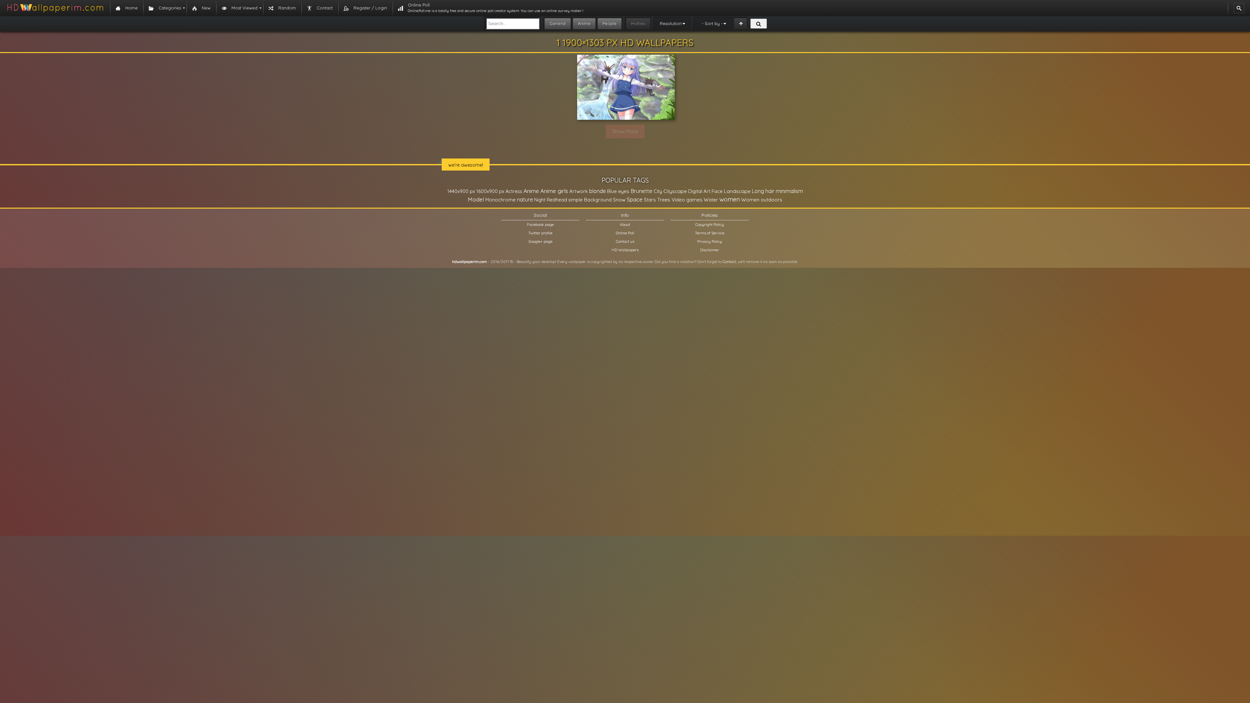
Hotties (638, 23)
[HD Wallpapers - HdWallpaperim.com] (55, 8)
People (610, 23)
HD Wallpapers (625, 249)
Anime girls (554, 190)
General (557, 23)
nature (525, 199)
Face (717, 191)
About (625, 224)
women (729, 199)
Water (711, 200)
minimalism (789, 190)
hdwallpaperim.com (469, 261)
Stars (650, 200)
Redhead (557, 200)
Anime (584, 23)
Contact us (625, 241)
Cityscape (675, 191)
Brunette (641, 190)
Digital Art (699, 191)
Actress (514, 191)
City (658, 191)
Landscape (737, 191)
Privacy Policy (709, 241)
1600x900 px (490, 191)
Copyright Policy (709, 224)
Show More (625, 131)
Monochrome (500, 200)
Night (540, 200)
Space (635, 199)
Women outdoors (761, 200)
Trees (663, 199)
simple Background (590, 200)
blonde (597, 191)
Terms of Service (709, 232)
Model (476, 199)
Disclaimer (709, 249)
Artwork (578, 191)
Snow (619, 200)
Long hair (763, 191)
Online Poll (625, 232)
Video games (687, 200)
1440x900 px (461, 191)
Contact (729, 261)
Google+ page (540, 241)
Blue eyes (618, 191)
